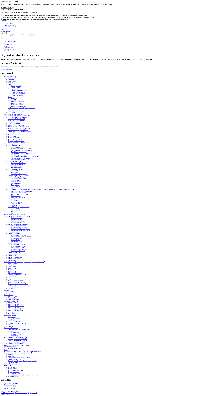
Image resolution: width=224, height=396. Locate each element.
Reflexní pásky (12, 260)
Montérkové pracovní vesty (18, 155)
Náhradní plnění (8, 44)
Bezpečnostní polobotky (14, 122)
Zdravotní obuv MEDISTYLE (16, 343)
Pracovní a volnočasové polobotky (17, 117)
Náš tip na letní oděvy (10, 386)
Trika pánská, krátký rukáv (18, 177)
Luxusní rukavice (12, 81)
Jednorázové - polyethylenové (19, 106)
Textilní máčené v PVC (17, 95)
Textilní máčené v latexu (18, 93)
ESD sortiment (12, 288)
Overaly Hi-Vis (12, 271)
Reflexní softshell (12, 254)
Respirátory (11, 331)
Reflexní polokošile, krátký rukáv (20, 229)
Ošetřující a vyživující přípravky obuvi (18, 142)
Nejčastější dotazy (9, 47)
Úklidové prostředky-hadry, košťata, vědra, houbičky (22, 361)
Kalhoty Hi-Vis (12, 268)
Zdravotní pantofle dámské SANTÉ (17, 339)
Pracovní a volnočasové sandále (16, 119)
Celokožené (11, 79)
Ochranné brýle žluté (13, 307)
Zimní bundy (14, 170)
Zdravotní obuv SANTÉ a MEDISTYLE (15, 337)
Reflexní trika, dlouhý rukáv (19, 227)
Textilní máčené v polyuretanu (19, 90)
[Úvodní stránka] (6, 31)
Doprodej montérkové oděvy (16, 370)
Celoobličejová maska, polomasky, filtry (19, 329)
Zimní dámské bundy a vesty (19, 174)
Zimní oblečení (12, 276)
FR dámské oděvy (13, 287)
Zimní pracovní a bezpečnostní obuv (18, 130)
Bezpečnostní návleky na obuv (16, 125)
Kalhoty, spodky (12, 266)
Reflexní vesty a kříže (14, 252)
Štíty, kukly (11, 312)
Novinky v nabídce (9, 388)
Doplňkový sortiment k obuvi (16, 141)
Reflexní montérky (13, 233)
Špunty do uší (11, 291)
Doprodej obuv (12, 367)
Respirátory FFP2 (16, 334)
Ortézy (6, 350)
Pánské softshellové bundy (18, 163)
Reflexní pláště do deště (17, 247)
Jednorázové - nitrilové (17, 103)
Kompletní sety (12, 317)
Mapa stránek (4, 66)
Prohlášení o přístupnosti (7, 393)
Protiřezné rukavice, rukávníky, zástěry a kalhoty (21, 108)
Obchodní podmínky (10, 41)
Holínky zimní (12, 136)
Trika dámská (15, 180)
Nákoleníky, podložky (10, 346)
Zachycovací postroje (10, 315)
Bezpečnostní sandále (14, 123)
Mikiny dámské (15, 186)
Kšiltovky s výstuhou (13, 299)
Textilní (10, 97)
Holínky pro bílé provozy (15, 139)
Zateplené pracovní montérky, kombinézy (22, 158)
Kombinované (12, 78)
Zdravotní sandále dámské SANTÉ (17, 340)
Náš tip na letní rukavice (11, 383)
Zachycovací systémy (14, 321)
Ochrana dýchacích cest (11, 328)
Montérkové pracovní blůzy (19, 147)
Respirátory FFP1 (16, 332)
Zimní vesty (14, 172)
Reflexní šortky (15, 240)
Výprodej (7, 365)
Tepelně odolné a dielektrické (16, 111)
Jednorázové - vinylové (17, 104)
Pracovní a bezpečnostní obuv (12, 114)
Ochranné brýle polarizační (15, 310)
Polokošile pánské (16, 181)
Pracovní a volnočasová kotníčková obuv (19, 115)
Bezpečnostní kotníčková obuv (16, 120)
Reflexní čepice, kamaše (14, 258)
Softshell (10, 277)
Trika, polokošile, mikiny (15, 273)
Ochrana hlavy (8, 295)
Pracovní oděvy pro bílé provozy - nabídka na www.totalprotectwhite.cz (24, 351)
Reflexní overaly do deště (18, 251)
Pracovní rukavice (9, 76)
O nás (5, 46)
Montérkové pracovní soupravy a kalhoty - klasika (25, 156)
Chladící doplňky (16, 203)
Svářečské (10, 82)
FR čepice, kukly (12, 285)
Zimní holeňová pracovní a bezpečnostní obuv (20, 131)
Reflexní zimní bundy (17, 218)
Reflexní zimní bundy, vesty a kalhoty (18, 216)
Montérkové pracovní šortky (19, 152)
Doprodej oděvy (12, 368)
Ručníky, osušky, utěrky (14, 359)
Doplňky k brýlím (13, 313)
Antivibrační (11, 112)
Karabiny (10, 326)
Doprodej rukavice (13, 376)
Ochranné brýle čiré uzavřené (16, 306)
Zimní (9, 84)
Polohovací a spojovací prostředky (17, 323)
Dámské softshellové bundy (19, 164)
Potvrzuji (3, 20)
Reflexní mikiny (15, 232)
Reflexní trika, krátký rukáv (18, 225)
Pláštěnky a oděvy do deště (18, 192)
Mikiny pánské (15, 185)
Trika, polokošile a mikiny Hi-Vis (17, 274)
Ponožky (13, 199)
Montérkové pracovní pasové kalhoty (21, 150)
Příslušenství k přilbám (14, 298)
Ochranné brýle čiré (13, 302)
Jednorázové (11, 100)
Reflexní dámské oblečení (15, 257)
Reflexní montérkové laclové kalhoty (21, 238)
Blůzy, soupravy (12, 263)
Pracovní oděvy (8, 144)
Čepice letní (14, 200)
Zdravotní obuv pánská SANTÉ (16, 342)
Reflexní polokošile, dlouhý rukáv (20, 230)
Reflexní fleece (12, 255)
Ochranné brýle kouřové (14, 304)
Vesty (12, 211)
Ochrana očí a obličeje (10, 301)
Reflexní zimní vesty (17, 219)
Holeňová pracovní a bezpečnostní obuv (19, 128)
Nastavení (4, 7)
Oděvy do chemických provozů (16, 282)
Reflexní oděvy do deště (14, 243)
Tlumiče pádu (11, 320)
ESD (9, 109)
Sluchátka (10, 293)
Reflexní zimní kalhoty (17, 221)
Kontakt (6, 51)
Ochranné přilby (12, 296)
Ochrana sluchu (8, 290)
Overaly (10, 269)
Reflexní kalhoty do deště (18, 246)
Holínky (10, 134)
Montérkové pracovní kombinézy (20, 153)
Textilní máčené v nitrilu (18, 92)
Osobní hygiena (12, 354)
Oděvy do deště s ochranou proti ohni (18, 284)
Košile (13, 213)
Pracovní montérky (13, 145)
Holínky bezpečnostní (14, 137)
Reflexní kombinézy (16, 241)
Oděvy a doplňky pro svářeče (16, 280)
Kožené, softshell (16, 86)
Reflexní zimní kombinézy (18, 222)
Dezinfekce (11, 356)
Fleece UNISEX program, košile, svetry (19, 207)
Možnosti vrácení (9, 49)
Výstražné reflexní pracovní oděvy (14, 214)
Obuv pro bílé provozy (14, 133)
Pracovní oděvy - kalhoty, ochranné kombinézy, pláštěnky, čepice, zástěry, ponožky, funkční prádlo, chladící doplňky (40, 189)
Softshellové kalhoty (16, 167)
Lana (9, 324)
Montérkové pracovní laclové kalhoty (21, 148)
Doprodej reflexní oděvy (14, 373)
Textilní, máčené (15, 87)
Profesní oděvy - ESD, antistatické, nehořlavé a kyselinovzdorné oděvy (24, 262)
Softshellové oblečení (14, 161)
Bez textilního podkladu (14, 98)
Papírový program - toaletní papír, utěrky (19, 357)
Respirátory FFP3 (16, 335)
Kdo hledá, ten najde (6, 35)
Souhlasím (11, 7)
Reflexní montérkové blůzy (18, 235)
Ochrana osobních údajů (22, 393)
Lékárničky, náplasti (13, 362)
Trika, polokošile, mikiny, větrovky (17, 175)
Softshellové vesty (16, 166)
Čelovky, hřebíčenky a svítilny (12, 348)
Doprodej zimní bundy (14, 372)
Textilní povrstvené (13, 89)
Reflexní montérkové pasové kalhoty (21, 236)
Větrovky (13, 188)
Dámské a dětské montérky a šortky (21, 159)
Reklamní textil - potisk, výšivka (13, 364)
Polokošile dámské (16, 183)
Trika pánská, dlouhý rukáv (18, 178)
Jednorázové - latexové (17, 101)
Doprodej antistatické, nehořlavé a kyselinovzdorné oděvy (24, 375)
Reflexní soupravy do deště (18, 249)
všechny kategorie (6, 69)
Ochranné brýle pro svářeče (15, 309)
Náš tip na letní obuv (10, 385)
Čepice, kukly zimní (16, 202)
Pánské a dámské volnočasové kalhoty (21, 191)
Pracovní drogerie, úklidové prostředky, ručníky (17, 353)
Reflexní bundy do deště (18, 244)
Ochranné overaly (16, 196)
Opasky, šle (14, 205)
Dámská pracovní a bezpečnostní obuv (18, 126)
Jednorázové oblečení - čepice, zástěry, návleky (17, 345)
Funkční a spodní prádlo (18, 197)
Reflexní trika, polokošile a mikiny (17, 224)
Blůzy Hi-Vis (11, 265)
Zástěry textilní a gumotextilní (19, 194)
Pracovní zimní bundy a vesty (16, 169)
